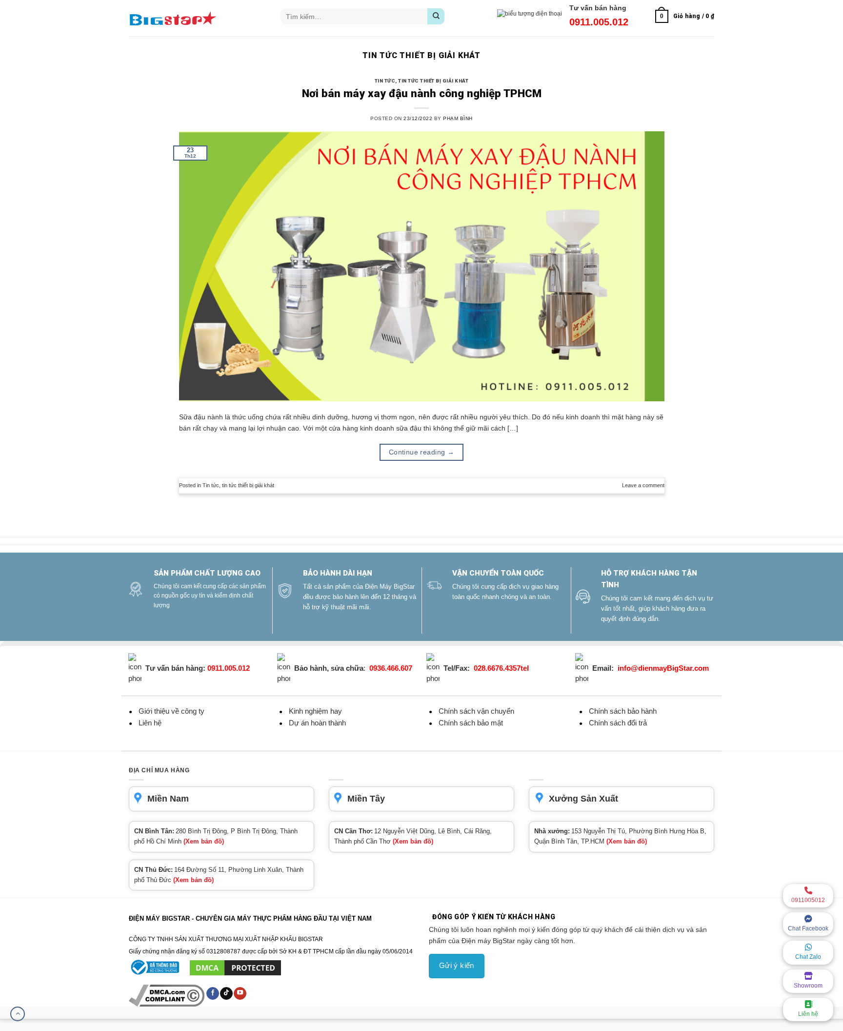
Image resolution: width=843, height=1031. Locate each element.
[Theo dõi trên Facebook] (212, 993)
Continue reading (422, 452)
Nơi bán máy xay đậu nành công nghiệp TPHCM (422, 93)
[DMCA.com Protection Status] (235, 967)
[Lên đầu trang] (17, 1014)
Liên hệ (808, 1013)
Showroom (808, 985)
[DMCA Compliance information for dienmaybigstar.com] (167, 995)
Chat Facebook (808, 928)
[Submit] (435, 16)
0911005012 (808, 900)
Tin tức (385, 80)
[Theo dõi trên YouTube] (240, 993)
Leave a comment (643, 485)
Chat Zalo (808, 956)
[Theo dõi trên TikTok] (226, 993)
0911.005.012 (598, 22)
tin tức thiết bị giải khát (433, 80)
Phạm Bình (457, 118)
